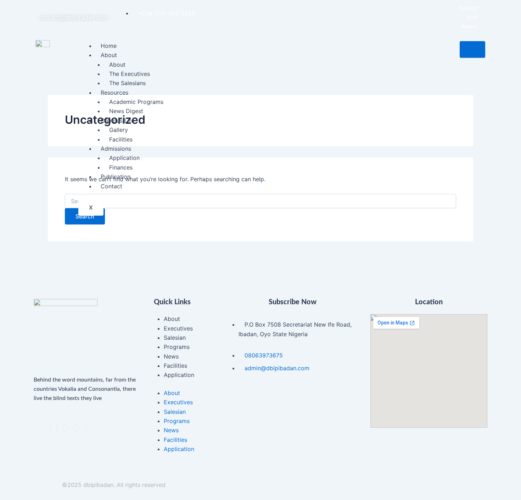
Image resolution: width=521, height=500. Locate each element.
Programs (177, 346)
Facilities (121, 139)
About (109, 55)
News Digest (126, 111)
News (171, 356)
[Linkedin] (65, 428)
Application (124, 157)
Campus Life (117, 120)
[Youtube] (85, 428)
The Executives (129, 73)
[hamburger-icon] (472, 49)
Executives (178, 328)
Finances (121, 167)
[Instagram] (75, 428)
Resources (114, 92)
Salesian (175, 337)
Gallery (118, 129)
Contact (111, 186)
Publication (115, 176)
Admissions (116, 148)
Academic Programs (136, 101)
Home (109, 45)
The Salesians (127, 83)
